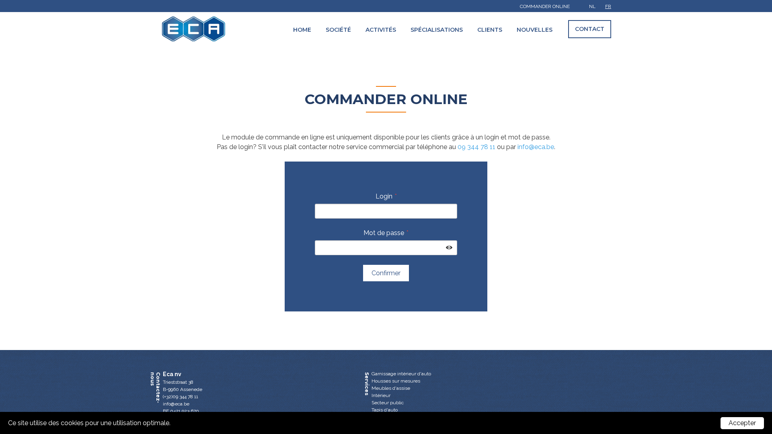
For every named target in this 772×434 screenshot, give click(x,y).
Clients (489, 29)
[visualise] (449, 248)
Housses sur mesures (396, 381)
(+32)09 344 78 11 (180, 396)
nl (592, 6)
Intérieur (381, 395)
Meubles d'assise (391, 388)
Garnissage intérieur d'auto (401, 374)
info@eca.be (535, 147)
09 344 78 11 (476, 147)
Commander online (545, 6)
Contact (589, 29)
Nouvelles (534, 29)
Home (302, 29)
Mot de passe (383, 233)
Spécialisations (437, 29)
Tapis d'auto (385, 410)
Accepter (742, 423)
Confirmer (386, 273)
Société (338, 29)
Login (384, 196)
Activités (380, 29)
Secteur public (388, 402)
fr (608, 6)
